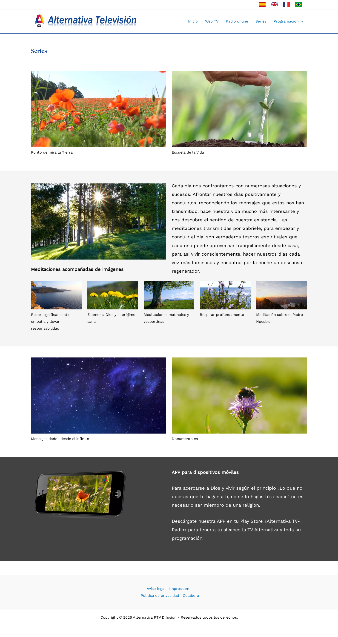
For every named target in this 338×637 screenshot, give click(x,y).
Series (260, 21)
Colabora (191, 595)
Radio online (237, 21)
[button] (301, 21)
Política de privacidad (160, 595)
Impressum (179, 588)
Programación (286, 21)
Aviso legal (156, 588)
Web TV (211, 21)
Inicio (193, 21)
